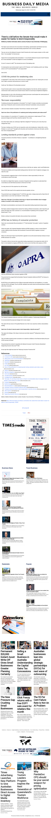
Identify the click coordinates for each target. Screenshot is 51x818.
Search (18, 731)
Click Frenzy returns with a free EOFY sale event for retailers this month (24, 704)
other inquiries (30, 333)
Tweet (24, 413)
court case (10, 129)
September (5, 79)
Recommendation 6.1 (19, 223)
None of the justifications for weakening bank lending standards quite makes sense (26, 112)
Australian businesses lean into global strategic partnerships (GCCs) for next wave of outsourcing (40, 663)
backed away (4, 212)
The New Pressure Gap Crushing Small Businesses (8, 703)
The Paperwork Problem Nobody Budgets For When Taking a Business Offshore (13, 479)
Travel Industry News (21, 809)
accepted (41, 210)
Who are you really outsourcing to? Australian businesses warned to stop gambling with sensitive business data (12, 508)
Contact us (4, 729)
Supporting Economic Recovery (9, 345)
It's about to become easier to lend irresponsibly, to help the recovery (23, 329)
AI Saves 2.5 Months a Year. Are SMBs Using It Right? (13, 493)
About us (9, 729)
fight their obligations (25, 121)
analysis (40, 116)
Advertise (47, 729)
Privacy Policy (41, 729)
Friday (29, 103)
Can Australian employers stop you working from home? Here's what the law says (36, 575)
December (22, 103)
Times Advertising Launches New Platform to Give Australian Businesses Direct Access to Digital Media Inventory (8, 786)
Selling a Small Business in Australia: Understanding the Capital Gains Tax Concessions (25, 661)
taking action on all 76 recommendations (14, 358)
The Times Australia (30, 731)
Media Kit (23, 731)
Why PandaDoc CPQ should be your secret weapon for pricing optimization (41, 780)
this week (35, 108)
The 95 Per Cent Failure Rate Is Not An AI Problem (41, 701)
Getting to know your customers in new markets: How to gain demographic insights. (37, 591)
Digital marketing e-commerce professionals (20, 729)
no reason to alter (9, 63)
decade (3, 334)
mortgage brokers (16, 194)
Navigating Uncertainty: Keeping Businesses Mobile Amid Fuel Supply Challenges (12, 538)
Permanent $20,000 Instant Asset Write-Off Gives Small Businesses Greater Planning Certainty (8, 663)
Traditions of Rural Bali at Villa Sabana (34, 478)
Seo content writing (34, 729)
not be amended (7, 59)
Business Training (4, 812)
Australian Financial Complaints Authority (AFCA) (29, 277)
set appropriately (10, 130)
